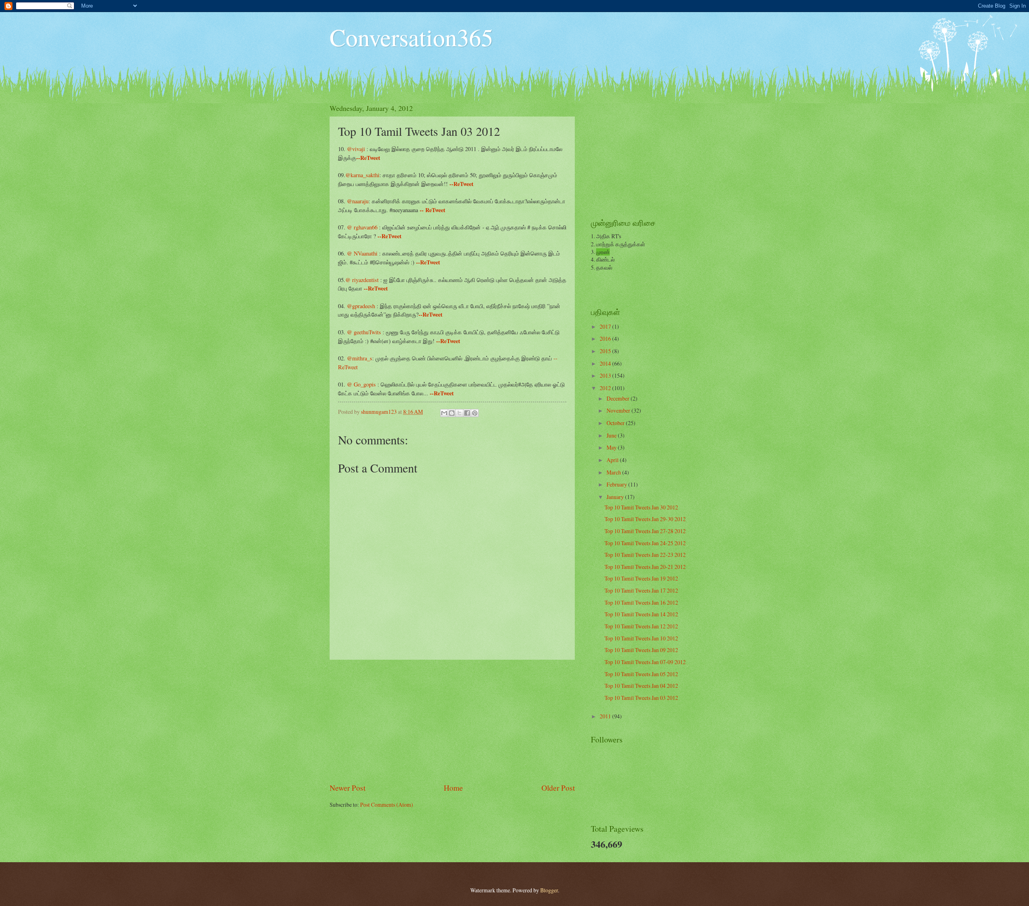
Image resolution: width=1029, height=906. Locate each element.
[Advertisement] (452, 721)
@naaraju (358, 201)
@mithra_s (359, 358)
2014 (606, 363)
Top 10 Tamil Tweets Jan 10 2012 (641, 638)
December (619, 398)
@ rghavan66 (363, 227)
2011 (606, 716)
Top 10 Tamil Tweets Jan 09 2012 (641, 650)
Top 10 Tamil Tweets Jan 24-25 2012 (645, 543)
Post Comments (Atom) (386, 804)
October (616, 423)
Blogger (549, 890)
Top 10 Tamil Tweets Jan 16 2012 (641, 602)
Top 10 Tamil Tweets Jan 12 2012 (641, 626)
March (614, 472)
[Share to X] (459, 413)
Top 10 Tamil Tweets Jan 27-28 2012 (645, 531)
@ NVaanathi (363, 253)
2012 (606, 388)
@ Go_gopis (362, 384)
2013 (606, 375)
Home (453, 788)
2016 (606, 338)
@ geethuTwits (364, 332)
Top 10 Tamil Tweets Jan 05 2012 (641, 674)
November (619, 410)
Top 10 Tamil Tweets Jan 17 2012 (641, 590)
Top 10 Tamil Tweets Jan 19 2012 (641, 578)
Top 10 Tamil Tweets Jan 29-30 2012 (645, 519)
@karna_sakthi (362, 175)
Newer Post (347, 788)
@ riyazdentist (362, 280)
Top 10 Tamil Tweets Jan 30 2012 (641, 507)
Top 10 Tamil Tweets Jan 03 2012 (641, 697)
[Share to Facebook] (467, 413)
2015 (606, 351)
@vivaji (356, 149)
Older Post (558, 788)
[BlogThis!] (452, 413)
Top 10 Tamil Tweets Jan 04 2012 (641, 685)
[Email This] (444, 413)
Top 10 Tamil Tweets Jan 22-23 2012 (645, 554)
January (616, 497)
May (612, 447)
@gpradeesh (361, 306)
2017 (606, 326)
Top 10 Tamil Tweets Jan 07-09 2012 (645, 662)
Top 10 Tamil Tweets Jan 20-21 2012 (645, 567)
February (617, 484)
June (612, 435)
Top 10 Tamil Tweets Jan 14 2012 (641, 614)
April (613, 460)
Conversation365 (411, 37)
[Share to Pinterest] (475, 413)
